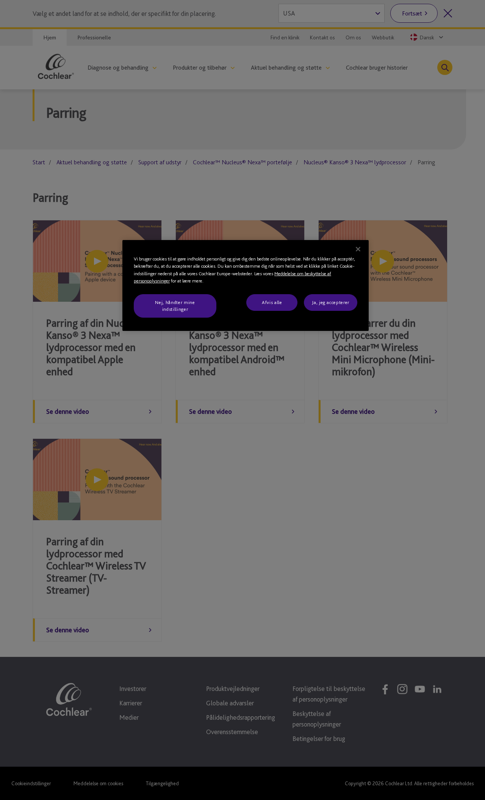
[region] (245, 285)
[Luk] (358, 249)
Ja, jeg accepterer (330, 302)
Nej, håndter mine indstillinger (175, 305)
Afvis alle (272, 302)
